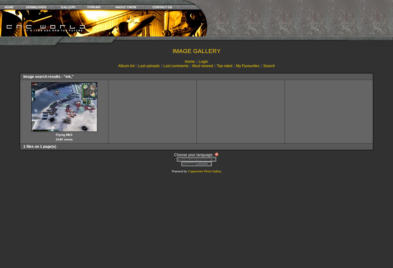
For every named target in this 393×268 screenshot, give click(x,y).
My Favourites (247, 66)
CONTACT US (162, 7)
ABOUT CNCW (125, 7)
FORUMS (94, 7)
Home (190, 61)
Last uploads (149, 66)
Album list (126, 66)
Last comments (176, 66)
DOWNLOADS (36, 7)
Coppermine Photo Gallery (204, 171)
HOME (9, 7)
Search (269, 66)
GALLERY (68, 7)
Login (203, 61)
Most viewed (202, 66)
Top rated (224, 66)
